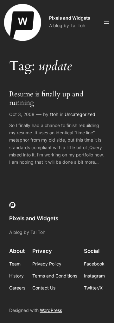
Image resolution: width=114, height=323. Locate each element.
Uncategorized (80, 114)
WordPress (51, 310)
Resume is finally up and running (46, 98)
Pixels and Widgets (69, 18)
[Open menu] (107, 22)
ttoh (54, 114)
